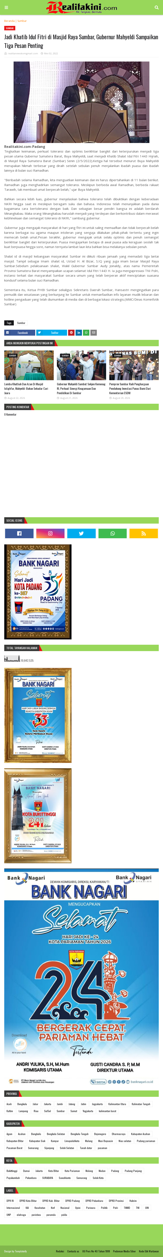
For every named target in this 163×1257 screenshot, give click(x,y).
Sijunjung (49, 1148)
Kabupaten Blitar (15, 1141)
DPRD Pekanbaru (94, 1200)
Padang (115, 1171)
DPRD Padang (72, 1200)
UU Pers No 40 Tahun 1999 (96, 1251)
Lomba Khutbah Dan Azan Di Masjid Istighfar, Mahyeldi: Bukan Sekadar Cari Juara (26, 388)
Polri (115, 1207)
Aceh (9, 1104)
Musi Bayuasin (105, 1141)
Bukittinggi (12, 1171)
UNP (9, 1214)
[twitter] (81, 533)
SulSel (47, 1111)
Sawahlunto (65, 1178)
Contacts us (73, 1251)
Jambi (60, 1104)
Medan (102, 1171)
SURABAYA (47, 1178)
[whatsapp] (112, 533)
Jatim (83, 1104)
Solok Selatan (67, 1148)
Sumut (73, 1111)
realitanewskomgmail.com (23, 53)
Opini (77, 1207)
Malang (89, 1141)
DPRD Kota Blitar (28, 1200)
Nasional (64, 1207)
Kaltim (10, 1111)
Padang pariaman (146, 1141)
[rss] (143, 533)
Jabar (35, 1104)
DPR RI (10, 1200)
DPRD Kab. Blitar (51, 1200)
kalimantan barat (107, 1111)
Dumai (26, 1171)
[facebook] (19, 533)
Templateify (21, 1251)
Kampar (55, 1141)
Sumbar (22, 21)
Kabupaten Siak (37, 1141)
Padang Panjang (133, 1171)
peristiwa (36, 1214)
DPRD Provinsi (116, 1200)
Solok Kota (98, 1178)
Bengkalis (36, 1134)
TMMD (127, 1207)
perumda (51, 1214)
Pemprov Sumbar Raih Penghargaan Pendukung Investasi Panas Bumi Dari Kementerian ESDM (130, 388)
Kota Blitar (53, 1171)
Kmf (53, 1207)
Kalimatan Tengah (141, 1104)
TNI (137, 1207)
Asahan (21, 1134)
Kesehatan (40, 1207)
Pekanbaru (31, 1178)
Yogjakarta (88, 1111)
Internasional (13, 1207)
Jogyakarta (97, 1104)
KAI (27, 1207)
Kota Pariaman (72, 1171)
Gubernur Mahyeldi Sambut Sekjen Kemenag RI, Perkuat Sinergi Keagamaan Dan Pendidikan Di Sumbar (81, 388)
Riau (36, 1111)
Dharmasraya (118, 1134)
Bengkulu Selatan (56, 1134)
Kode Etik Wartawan (149, 1251)
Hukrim (133, 1200)
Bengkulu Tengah (80, 1134)
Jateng (72, 1104)
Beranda (9, 21)
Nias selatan (125, 1141)
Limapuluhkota (72, 1141)
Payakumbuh (13, 1178)
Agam (9, 1134)
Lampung (23, 1111)
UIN (147, 1207)
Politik (104, 1207)
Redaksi (60, 1251)
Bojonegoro (100, 1134)
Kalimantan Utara (117, 1104)
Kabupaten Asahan (140, 1134)
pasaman (102, 1148)
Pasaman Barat (14, 1148)
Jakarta (47, 1104)
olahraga (21, 1214)
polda (64, 1214)
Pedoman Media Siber (124, 1251)
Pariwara (90, 1207)
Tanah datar (86, 1148)
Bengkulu (22, 1104)
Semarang (33, 1148)
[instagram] (50, 533)
